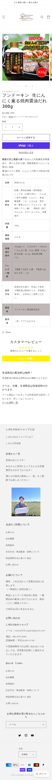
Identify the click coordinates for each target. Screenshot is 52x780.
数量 (4, 121)
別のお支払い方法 (26, 152)
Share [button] (8, 332)
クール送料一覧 (10, 402)
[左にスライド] (19, 86)
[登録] (43, 724)
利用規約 (10, 545)
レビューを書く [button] (26, 358)
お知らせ (10, 532)
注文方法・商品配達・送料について (23, 551)
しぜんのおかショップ (22, 775)
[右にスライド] (32, 86)
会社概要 (10, 538)
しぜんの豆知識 (13, 443)
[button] (3, 17)
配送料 (11, 117)
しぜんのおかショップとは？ (19, 437)
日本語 (24, 754)
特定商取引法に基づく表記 (18, 558)
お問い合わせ (12, 564)
